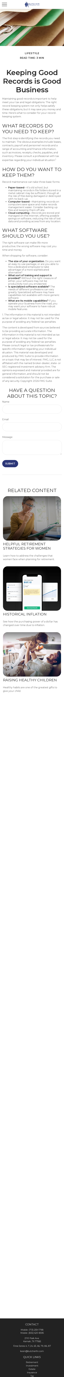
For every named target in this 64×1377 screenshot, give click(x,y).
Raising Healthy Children (30, 680)
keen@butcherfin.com (32, 1351)
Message (7, 437)
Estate (32, 1369)
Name (5, 401)
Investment (32, 1365)
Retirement (32, 1362)
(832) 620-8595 (36, 1333)
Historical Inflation (25, 614)
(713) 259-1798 (36, 1329)
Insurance (32, 1372)
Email (5, 419)
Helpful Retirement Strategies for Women (27, 546)
